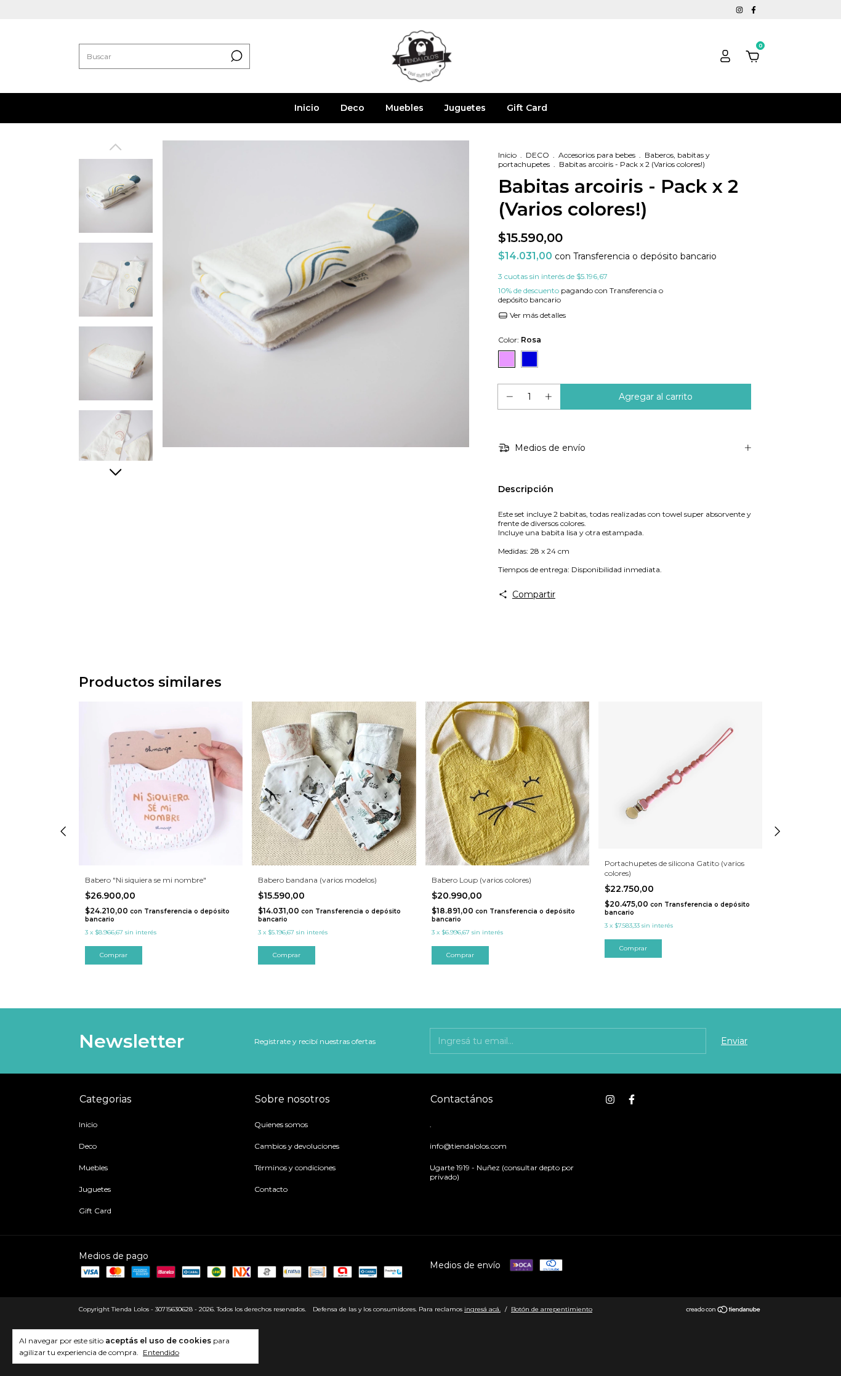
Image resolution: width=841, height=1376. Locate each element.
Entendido (161, 1352)
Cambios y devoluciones (296, 1146)
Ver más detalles (537, 315)
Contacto (271, 1189)
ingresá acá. (482, 1309)
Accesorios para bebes (596, 155)
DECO (537, 155)
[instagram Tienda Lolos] (740, 9)
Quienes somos (281, 1124)
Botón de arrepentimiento (551, 1309)
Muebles (404, 107)
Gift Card (527, 107)
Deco (352, 107)
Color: (519, 339)
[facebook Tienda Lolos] (753, 9)
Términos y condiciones (295, 1167)
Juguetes (465, 107)
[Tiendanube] (723, 1310)
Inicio (307, 107)
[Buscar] (235, 56)
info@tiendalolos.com (468, 1146)
